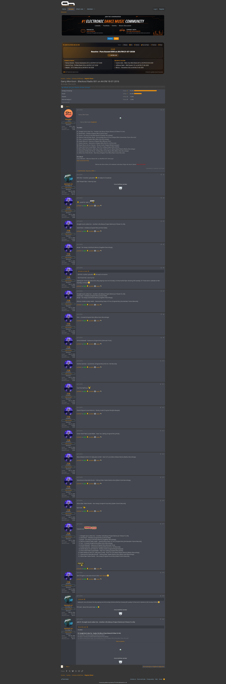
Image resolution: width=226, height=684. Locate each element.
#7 (163, 291)
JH (77, 205)
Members (90, 9)
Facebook (88, 122)
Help (156, 679)
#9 (163, 337)
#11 (163, 384)
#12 (163, 407)
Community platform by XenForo (113, 682)
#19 (163, 596)
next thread (103, 575)
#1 (163, 110)
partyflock (91, 205)
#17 (163, 524)
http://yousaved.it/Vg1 (83, 160)
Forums (71, 9)
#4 (163, 221)
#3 (163, 198)
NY (80, 205)
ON (79, 205)
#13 (163, 430)
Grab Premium (82, 171)
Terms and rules (141, 679)
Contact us (133, 679)
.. (120, 189)
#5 (163, 244)
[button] (84, 9)
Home (64, 9)
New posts (63, 12)
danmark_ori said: (82, 271)
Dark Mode (65, 679)
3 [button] (125, 91)
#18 (163, 572)
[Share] (161, 110)
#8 (163, 314)
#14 (163, 454)
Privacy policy (150, 679)
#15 (163, 477)
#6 (163, 267)
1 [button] (125, 93)
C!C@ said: (80, 599)
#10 (163, 361)
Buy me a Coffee (90, 171)
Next (67, 106)
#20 (163, 619)
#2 (163, 174)
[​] (120, 118)
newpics (98, 205)
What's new (79, 9)
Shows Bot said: (82, 627)
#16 (163, 500)
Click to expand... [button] (120, 641)
